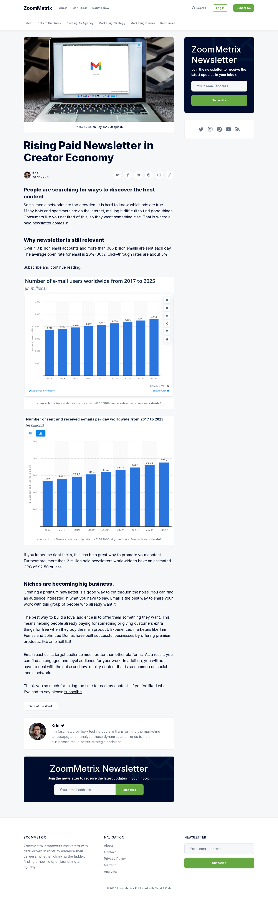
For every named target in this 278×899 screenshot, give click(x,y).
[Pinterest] (219, 129)
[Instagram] (210, 129)
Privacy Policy (115, 858)
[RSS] (237, 129)
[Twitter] (62, 725)
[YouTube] (228, 129)
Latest (28, 23)
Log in (220, 8)
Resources (167, 23)
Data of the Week (49, 23)
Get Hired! (80, 8)
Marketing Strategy (112, 23)
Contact (110, 852)
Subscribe (244, 8)
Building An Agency (79, 23)
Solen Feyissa (98, 127)
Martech (110, 865)
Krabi (168, 888)
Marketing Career (143, 23)
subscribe (73, 692)
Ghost (158, 888)
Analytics (111, 871)
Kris (35, 173)
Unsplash (116, 127)
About (63, 8)
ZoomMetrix (38, 8)
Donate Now (100, 8)
